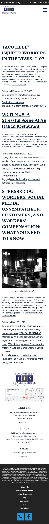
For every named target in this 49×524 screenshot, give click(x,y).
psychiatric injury (19, 164)
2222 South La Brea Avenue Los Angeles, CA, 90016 (24, 415)
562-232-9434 (37, 439)
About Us (25, 487)
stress (21, 362)
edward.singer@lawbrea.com (24, 453)
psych (43, 106)
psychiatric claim (18, 179)
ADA (24, 505)
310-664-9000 (30, 436)
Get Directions (24, 423)
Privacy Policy (24, 508)
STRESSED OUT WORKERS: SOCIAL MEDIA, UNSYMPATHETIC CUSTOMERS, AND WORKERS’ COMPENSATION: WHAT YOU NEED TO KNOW (23, 215)
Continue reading (19, 84)
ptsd (10, 168)
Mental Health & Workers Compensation (22, 337)
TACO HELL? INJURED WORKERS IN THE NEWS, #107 (24, 53)
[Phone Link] (20, 516)
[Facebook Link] (28, 516)
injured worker (32, 329)
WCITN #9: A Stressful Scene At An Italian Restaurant (24, 120)
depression (17, 329)
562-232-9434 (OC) (40, 2)
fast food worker (28, 98)
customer (14, 98)
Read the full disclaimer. (40, 480)
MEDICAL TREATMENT (30, 333)
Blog (24, 497)
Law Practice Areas (24, 490)
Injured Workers (10, 333)
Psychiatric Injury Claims (13, 358)
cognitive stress (34, 326)
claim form (22, 95)
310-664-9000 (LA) (12, 2)
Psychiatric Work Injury (13, 102)
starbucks (30, 340)
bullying (21, 326)
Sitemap (24, 456)
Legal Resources (24, 494)
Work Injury (18, 172)
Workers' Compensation (24, 348)
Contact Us (24, 501)
